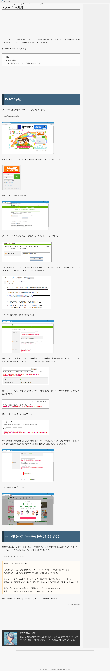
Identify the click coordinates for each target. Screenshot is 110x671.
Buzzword (59, 669)
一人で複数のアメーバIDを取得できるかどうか (23, 63)
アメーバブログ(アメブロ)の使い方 (15, 4)
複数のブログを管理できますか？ (16, 556)
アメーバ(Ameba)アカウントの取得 (34, 4)
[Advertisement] (41, 23)
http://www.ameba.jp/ (11, 116)
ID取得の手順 (11, 60)
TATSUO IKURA (30, 633)
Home (3, 4)
